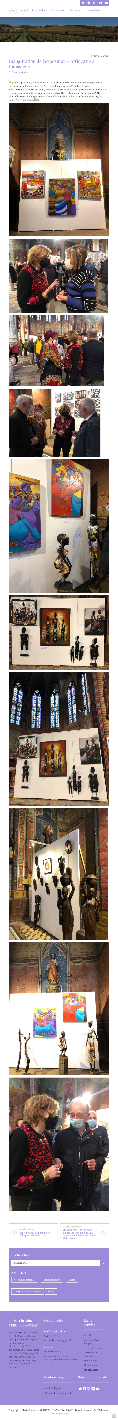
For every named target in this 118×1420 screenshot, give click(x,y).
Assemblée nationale (25, 1279)
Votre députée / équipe (92, 1342)
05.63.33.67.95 (51, 1335)
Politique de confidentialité (57, 1393)
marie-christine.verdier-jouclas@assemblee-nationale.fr (60, 1358)
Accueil (24, 10)
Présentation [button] (39, 10)
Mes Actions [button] (57, 10)
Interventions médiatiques (28, 1291)
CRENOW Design (59, 1413)
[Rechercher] (103, 1263)
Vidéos (51, 1291)
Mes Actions (90, 1360)
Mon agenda (76, 10)
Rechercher (20, 1255)
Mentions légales (52, 1388)
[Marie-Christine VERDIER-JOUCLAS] (13, 11)
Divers (71, 1279)
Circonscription (20, 72)
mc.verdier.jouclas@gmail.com (59, 1340)
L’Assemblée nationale (90, 1354)
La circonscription (93, 1348)
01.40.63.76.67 (51, 1351)
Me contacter (93, 10)
